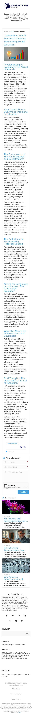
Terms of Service (16, 694)
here (20, 712)
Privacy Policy (16, 699)
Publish (24, 492)
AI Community (12, 443)
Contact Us (16, 689)
